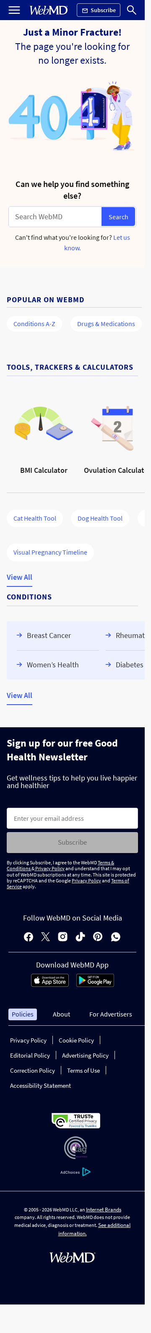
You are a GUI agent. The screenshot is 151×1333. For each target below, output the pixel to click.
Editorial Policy (30, 1055)
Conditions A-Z (34, 323)
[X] (45, 937)
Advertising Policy (85, 1055)
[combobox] (55, 217)
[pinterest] (98, 937)
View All (19, 577)
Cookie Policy (76, 1040)
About (61, 1014)
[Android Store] (95, 984)
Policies (23, 1014)
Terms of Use (83, 1070)
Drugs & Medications (106, 323)
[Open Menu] (14, 10)
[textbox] (55, 217)
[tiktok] (80, 937)
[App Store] (50, 984)
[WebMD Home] (49, 10)
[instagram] (63, 937)
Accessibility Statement (40, 1085)
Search (118, 217)
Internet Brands (103, 1209)
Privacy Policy (49, 868)
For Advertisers (110, 1014)
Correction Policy (32, 1070)
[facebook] (28, 937)
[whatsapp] (116, 937)
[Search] (131, 10)
